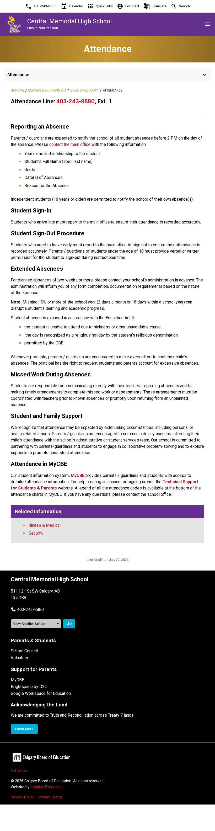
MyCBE (17, 679)
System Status (50, 797)
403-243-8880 (30, 609)
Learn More (24, 729)
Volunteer (19, 657)
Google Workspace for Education (41, 693)
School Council (24, 650)
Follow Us (19, 771)
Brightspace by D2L (29, 686)
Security (36, 533)
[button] (27, 609)
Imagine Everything (46, 787)
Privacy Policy (22, 797)
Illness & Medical (45, 525)
